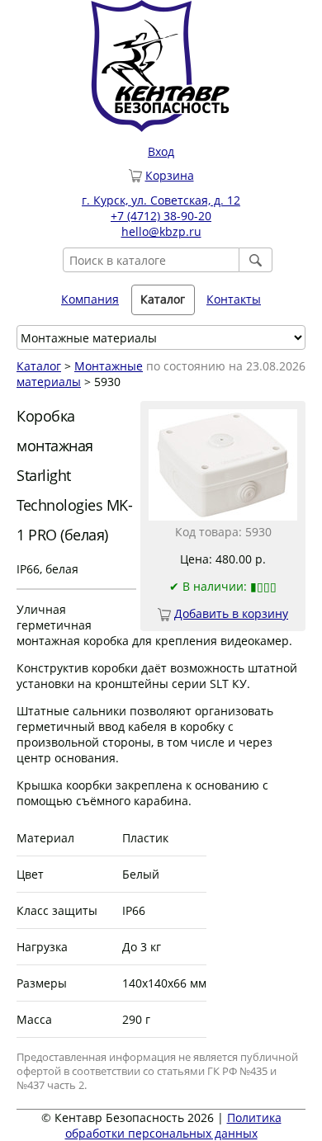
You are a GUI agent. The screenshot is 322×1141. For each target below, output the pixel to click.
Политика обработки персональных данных (173, 1125)
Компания (90, 299)
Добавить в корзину (231, 613)
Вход (161, 151)
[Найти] (255, 260)
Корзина (169, 175)
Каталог (39, 366)
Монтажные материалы (80, 373)
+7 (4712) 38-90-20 (161, 216)
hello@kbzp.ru (161, 231)
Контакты (233, 299)
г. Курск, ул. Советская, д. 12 (161, 200)
